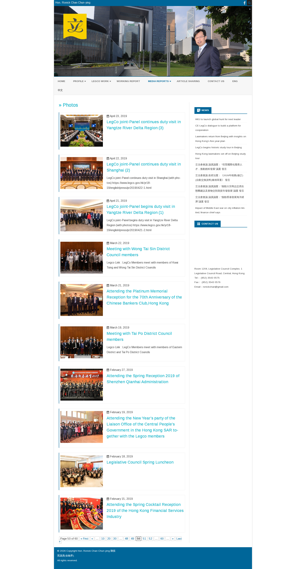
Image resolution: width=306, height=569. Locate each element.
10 (102, 538)
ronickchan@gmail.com (215, 286)
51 (144, 538)
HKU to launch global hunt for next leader (218, 119)
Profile (78, 81)
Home (61, 81)
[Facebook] (244, 3)
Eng (235, 81)
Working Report (128, 81)
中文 (60, 90)
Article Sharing (188, 81)
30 (115, 538)
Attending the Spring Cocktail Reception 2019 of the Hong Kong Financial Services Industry (145, 510)
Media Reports (158, 81)
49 (132, 538)
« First (85, 538)
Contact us (216, 81)
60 (162, 538)
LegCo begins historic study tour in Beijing (218, 147)
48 (126, 538)
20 (108, 538)
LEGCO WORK (100, 81)
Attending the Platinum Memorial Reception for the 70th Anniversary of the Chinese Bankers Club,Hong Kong (144, 297)
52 (150, 538)
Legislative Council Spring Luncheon (140, 462)
